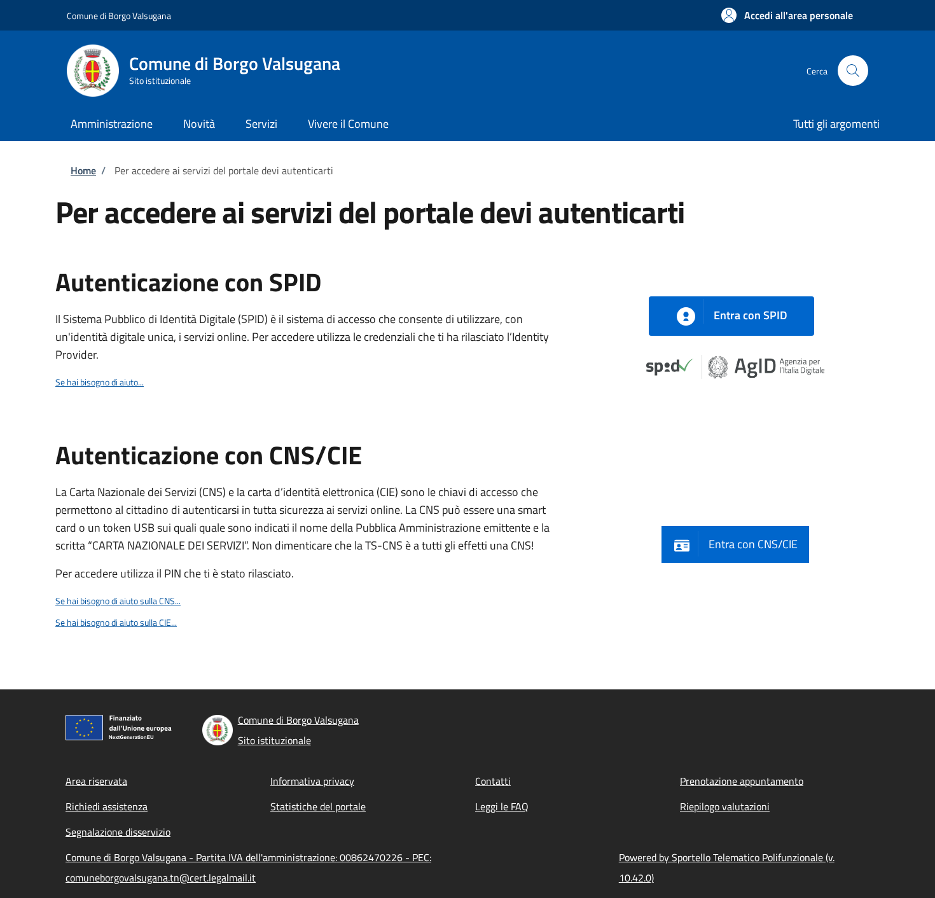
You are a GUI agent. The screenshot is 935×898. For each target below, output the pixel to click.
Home (83, 170)
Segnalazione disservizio (118, 831)
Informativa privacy (312, 781)
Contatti (493, 781)
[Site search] (853, 70)
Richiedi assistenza (107, 806)
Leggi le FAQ (502, 806)
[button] (787, 15)
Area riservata (96, 781)
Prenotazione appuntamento (741, 781)
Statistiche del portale (318, 806)
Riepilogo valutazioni (725, 806)
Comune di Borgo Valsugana (119, 15)
